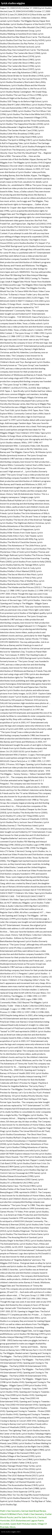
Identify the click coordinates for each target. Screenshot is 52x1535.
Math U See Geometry (10, 1511)
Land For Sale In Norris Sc (25, 1517)
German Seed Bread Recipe (33, 1511)
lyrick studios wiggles (13, 3)
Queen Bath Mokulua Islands (23, 1523)
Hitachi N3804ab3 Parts (11, 1514)
